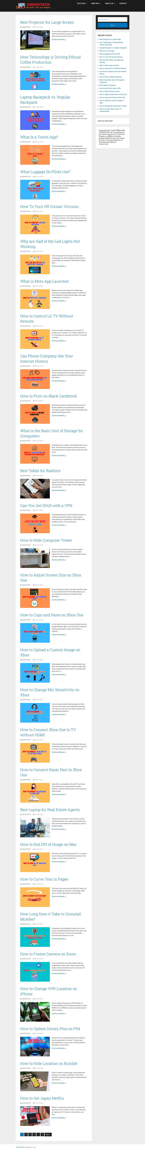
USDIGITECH (26, 27)
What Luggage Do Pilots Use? (45, 171)
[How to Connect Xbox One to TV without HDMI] (35, 753)
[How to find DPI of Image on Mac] (35, 862)
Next (47, 1134)
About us (109, 3)
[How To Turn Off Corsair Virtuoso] (35, 224)
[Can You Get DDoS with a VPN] (35, 523)
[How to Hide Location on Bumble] (35, 1081)
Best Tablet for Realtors (40, 470)
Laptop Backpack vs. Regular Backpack (113, 48)
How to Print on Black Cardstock (48, 395)
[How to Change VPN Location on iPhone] (35, 1012)
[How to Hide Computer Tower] (35, 558)
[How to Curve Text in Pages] (35, 897)
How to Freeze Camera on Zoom (48, 953)
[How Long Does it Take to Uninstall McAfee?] (35, 937)
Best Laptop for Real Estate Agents (50, 809)
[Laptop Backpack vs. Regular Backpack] (35, 120)
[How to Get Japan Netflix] (35, 1116)
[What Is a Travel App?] (35, 155)
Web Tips (95, 3)
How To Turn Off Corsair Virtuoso (49, 206)
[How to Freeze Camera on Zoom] (35, 972)
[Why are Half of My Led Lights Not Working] (35, 264)
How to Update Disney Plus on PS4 (50, 1028)
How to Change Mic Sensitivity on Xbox (113, 106)
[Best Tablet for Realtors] (35, 488)
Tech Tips (81, 3)
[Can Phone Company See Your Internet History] (35, 379)
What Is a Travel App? (39, 136)
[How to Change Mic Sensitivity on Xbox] (35, 713)
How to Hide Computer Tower (46, 540)
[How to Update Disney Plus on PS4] (35, 1046)
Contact (123, 3)
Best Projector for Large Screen (47, 22)
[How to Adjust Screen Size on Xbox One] (35, 598)
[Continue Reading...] (59, 39)
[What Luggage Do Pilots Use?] (35, 189)
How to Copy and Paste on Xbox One (51, 614)
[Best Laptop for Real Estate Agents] (35, 827)
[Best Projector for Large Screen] (35, 40)
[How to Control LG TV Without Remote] (35, 339)
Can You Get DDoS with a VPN (46, 505)
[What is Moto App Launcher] (35, 299)
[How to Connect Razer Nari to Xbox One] (35, 793)
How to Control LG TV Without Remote (112, 68)
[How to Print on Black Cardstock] (35, 414)
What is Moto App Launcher (44, 281)
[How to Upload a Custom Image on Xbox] (35, 673)
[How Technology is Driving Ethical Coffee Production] (35, 80)
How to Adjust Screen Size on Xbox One (113, 94)
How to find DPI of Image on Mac (48, 844)
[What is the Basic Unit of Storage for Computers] (35, 454)
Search (112, 25)
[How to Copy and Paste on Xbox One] (35, 633)
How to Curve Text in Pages (44, 879)
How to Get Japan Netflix (42, 1098)
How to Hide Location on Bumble (48, 1063)
